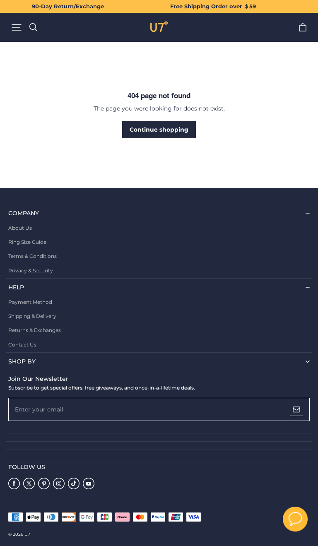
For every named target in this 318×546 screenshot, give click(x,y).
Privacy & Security (30, 270)
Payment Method (30, 302)
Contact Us (22, 345)
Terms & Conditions (32, 256)
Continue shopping (159, 129)
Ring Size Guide (27, 242)
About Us (20, 228)
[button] (16, 27)
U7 (27, 534)
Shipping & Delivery (32, 316)
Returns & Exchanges (34, 330)
